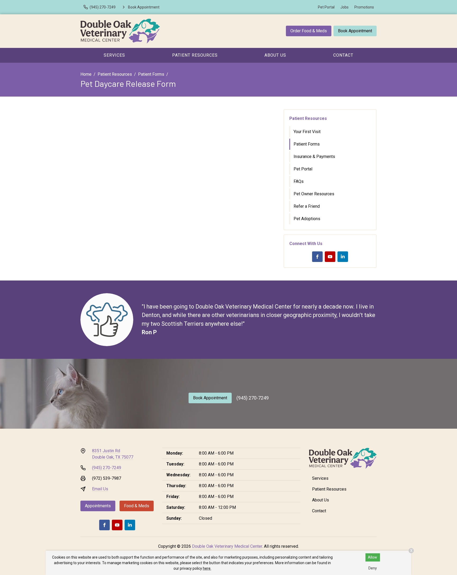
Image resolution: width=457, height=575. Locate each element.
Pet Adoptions (307, 218)
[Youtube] (330, 256)
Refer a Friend (307, 206)
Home (86, 74)
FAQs (299, 181)
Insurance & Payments (314, 156)
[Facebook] (317, 256)
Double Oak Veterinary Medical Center (227, 546)
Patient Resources (195, 55)
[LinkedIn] (342, 256)
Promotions (364, 7)
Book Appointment (355, 30)
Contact (343, 55)
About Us (275, 55)
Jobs (344, 7)
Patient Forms (151, 74)
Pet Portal (326, 7)
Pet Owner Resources (314, 193)
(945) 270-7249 (252, 398)
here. (207, 568)
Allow (372, 557)
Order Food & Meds (308, 30)
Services (114, 55)
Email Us (100, 488)
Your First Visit (307, 131)
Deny (372, 568)
